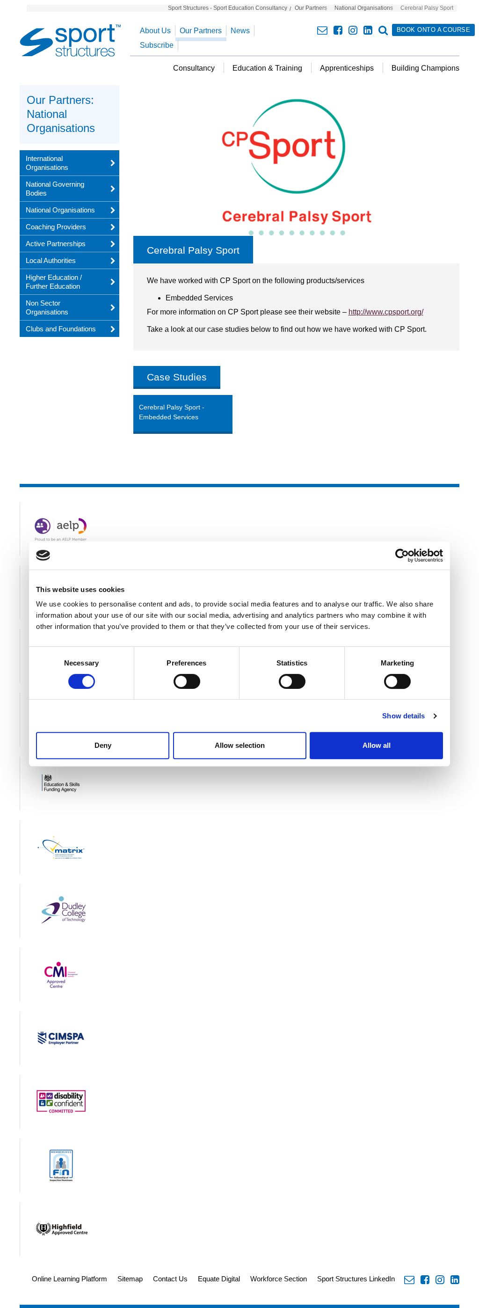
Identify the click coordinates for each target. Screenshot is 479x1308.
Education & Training (267, 68)
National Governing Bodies (55, 188)
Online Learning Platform (69, 1279)
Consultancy (194, 68)
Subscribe (157, 45)
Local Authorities (51, 260)
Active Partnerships (56, 244)
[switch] (187, 681)
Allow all (377, 745)
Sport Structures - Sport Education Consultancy (227, 8)
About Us (155, 31)
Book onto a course (433, 29)
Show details (403, 716)
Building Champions (425, 68)
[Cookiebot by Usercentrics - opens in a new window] (402, 555)
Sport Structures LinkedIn (356, 1279)
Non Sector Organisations (47, 307)
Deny (102, 745)
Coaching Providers (56, 227)
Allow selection (240, 745)
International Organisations (47, 162)
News (240, 31)
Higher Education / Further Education (54, 281)
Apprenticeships (347, 68)
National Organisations (363, 8)
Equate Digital (219, 1279)
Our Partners (311, 8)
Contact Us (170, 1279)
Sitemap (130, 1279)
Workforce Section (278, 1279)
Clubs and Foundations (61, 329)
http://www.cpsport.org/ (385, 312)
